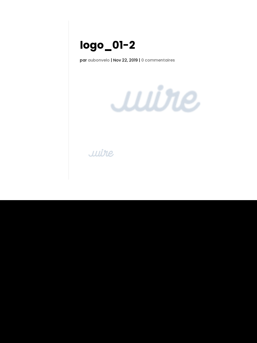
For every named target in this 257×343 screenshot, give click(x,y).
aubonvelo (99, 60)
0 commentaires (158, 60)
